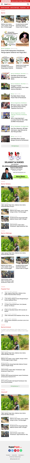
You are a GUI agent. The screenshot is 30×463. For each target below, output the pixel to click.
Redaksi (8, 455)
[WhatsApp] (21, 450)
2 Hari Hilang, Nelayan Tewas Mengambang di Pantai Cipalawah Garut (16, 299)
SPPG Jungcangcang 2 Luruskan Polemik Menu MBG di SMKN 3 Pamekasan (19, 119)
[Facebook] (9, 450)
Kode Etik (14, 455)
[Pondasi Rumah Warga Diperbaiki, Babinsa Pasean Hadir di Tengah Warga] (22, 19)
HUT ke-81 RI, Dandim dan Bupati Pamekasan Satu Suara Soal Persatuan (14, 381)
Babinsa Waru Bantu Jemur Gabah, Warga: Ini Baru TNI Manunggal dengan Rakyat (7, 26)
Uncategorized (24, 126)
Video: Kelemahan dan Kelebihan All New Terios (17, 315)
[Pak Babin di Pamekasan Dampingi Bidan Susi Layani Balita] (5, 77)
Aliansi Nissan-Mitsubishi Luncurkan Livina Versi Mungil (17, 321)
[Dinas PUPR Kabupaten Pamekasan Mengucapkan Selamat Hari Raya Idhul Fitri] (15, 38)
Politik (12, 116)
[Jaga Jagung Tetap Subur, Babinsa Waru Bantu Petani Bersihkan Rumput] (15, 194)
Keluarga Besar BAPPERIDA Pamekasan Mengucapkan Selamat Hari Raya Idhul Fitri (7, 67)
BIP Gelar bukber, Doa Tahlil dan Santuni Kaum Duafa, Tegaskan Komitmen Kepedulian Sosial (19, 107)
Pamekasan (7, 48)
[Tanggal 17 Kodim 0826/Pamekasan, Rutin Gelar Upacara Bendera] (5, 87)
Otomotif (18, 114)
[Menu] (2, 4)
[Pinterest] (15, 450)
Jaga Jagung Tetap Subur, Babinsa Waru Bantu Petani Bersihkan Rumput (13, 205)
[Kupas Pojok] (8, 4)
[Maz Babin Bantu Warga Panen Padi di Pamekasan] (5, 96)
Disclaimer (21, 455)
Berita (2, 48)
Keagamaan (17, 103)
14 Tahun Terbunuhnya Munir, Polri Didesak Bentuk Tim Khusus (15, 305)
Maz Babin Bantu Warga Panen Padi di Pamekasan (18, 96)
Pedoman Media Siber (15, 457)
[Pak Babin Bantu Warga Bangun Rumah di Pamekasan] (5, 139)
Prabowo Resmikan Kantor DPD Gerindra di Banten (16, 310)
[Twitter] (12, 450)
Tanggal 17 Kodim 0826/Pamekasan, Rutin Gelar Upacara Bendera (20, 87)
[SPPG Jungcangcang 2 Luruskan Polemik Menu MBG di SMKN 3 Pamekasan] (5, 117)
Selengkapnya (15, 146)
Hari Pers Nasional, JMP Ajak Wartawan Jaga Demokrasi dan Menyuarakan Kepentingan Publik (19, 131)
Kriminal (23, 113)
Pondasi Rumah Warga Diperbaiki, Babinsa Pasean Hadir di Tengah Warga (22, 26)
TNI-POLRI (23, 73)
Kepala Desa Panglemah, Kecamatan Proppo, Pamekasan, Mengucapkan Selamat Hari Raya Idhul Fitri (22, 67)
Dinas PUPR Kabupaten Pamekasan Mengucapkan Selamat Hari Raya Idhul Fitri (13, 52)
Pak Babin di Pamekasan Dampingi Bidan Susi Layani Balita (19, 77)
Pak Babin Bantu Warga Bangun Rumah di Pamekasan (19, 139)
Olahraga (13, 114)
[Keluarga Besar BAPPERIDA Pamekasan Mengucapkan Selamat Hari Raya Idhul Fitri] (7, 60)
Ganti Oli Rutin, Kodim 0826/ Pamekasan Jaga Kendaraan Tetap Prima (19, 225)
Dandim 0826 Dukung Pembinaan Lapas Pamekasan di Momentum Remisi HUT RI (14, 376)
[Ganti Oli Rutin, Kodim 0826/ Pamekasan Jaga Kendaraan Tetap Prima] (5, 226)
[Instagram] (18, 450)
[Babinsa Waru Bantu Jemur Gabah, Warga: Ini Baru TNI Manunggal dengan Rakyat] (7, 19)
